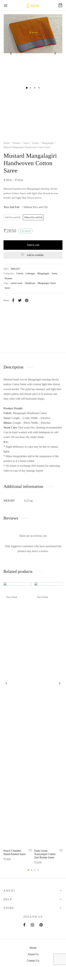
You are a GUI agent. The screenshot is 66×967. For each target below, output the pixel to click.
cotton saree (16, 283)
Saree (26, 143)
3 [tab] (34, 870)
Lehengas (30, 273)
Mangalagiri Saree (47, 283)
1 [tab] (28, 870)
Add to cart (33, 244)
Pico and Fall (11, 207)
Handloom (30, 283)
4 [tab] (38, 870)
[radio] (12, 217)
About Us (33, 954)
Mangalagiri (48, 143)
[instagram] (32, 925)
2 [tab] (31, 870)
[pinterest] (41, 925)
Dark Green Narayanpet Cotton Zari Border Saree (44, 854)
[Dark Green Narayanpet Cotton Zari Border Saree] (48, 714)
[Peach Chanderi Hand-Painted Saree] (18, 714)
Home (7, 143)
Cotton (35, 143)
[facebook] (24, 925)
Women (16, 143)
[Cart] (60, 5)
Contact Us (33, 960)
